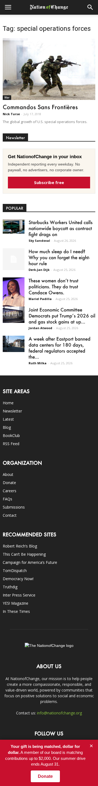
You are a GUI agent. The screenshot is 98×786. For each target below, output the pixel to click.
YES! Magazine (15, 603)
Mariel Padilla (40, 299)
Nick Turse (11, 114)
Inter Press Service (19, 595)
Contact (10, 515)
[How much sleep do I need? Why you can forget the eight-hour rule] (13, 259)
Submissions (14, 507)
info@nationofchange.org (59, 712)
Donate (9, 482)
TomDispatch (15, 570)
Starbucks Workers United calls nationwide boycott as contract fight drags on (61, 228)
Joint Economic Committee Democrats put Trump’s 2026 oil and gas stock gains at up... (62, 316)
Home (8, 402)
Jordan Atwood (40, 328)
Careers (9, 490)
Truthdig (10, 586)
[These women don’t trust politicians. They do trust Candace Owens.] (13, 293)
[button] (90, 7)
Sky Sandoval (39, 240)
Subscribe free (49, 182)
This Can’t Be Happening (24, 554)
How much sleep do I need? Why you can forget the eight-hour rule (59, 257)
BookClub (11, 435)
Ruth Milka (38, 363)
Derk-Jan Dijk (39, 270)
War (7, 97)
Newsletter (12, 411)
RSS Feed (11, 443)
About (8, 474)
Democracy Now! (18, 578)
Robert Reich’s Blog (20, 546)
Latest (8, 419)
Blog (7, 427)
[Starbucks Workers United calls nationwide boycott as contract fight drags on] (13, 226)
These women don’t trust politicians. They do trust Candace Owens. (53, 286)
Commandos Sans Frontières (40, 107)
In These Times (16, 611)
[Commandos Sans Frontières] (49, 69)
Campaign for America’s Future (30, 562)
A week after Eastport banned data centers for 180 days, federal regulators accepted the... (59, 348)
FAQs (7, 498)
